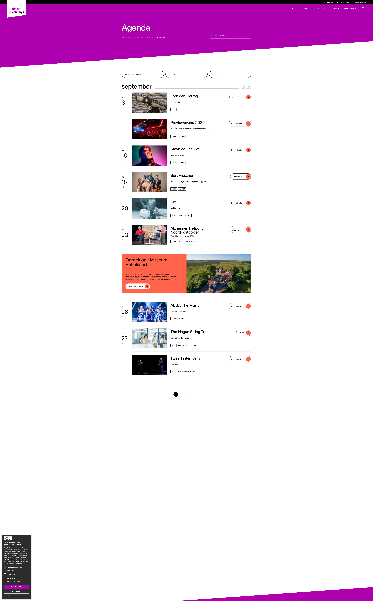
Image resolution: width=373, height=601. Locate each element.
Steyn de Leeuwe (185, 149)
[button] (16, 596)
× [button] (28, 537)
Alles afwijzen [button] (16, 591)
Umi (173, 201)
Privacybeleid (18, 563)
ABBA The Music (185, 305)
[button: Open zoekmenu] (363, 8)
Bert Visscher (181, 175)
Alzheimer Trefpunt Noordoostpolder (186, 230)
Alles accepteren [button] (16, 586)
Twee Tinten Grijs (185, 358)
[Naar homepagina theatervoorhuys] (16, 9)
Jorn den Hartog (184, 96)
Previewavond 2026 (187, 122)
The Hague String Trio (188, 331)
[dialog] (16, 567)
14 (197, 394)
